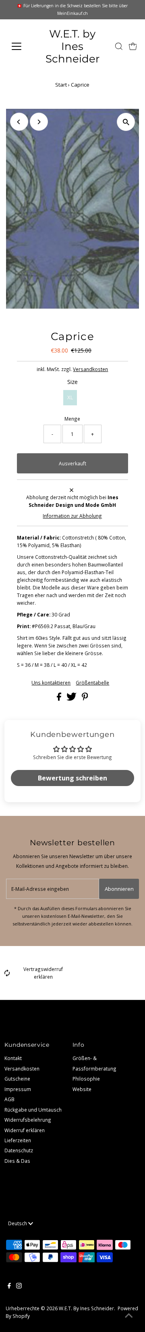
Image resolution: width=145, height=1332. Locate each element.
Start (61, 84)
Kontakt (13, 1058)
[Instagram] (19, 1286)
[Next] (39, 122)
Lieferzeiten (17, 1140)
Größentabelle (92, 683)
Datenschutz (18, 1150)
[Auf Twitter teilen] (72, 698)
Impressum (17, 1089)
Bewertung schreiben (72, 778)
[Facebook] (9, 1286)
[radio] (70, 398)
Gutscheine (17, 1078)
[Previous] (19, 122)
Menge (72, 418)
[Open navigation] (21, 46)
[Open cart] (133, 46)
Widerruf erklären (24, 1130)
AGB (9, 1099)
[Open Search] (118, 46)
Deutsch (18, 1223)
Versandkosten (90, 369)
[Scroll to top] (129, 1316)
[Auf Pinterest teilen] (85, 698)
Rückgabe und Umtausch (33, 1109)
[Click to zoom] (126, 122)
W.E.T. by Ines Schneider (72, 46)
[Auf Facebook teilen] (59, 698)
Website (81, 1089)
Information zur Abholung (72, 515)
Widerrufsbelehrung (27, 1119)
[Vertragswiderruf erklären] (7, 974)
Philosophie (86, 1078)
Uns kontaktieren (50, 683)
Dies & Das (17, 1161)
